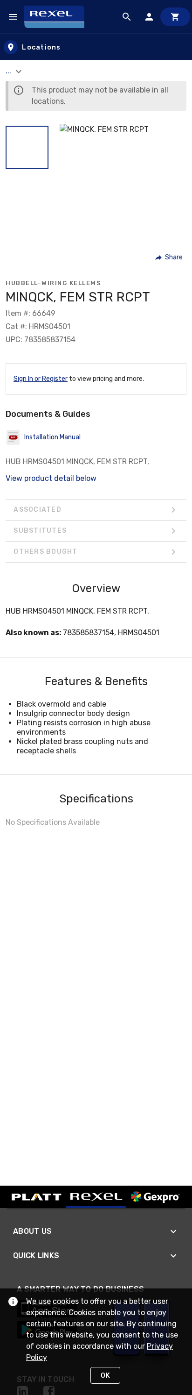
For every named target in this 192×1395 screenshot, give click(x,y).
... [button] (9, 70)
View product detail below (51, 478)
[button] (27, 147)
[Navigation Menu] (13, 17)
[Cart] (175, 16)
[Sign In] (149, 17)
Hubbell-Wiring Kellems (53, 282)
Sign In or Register (41, 379)
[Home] (58, 17)
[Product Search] (127, 17)
